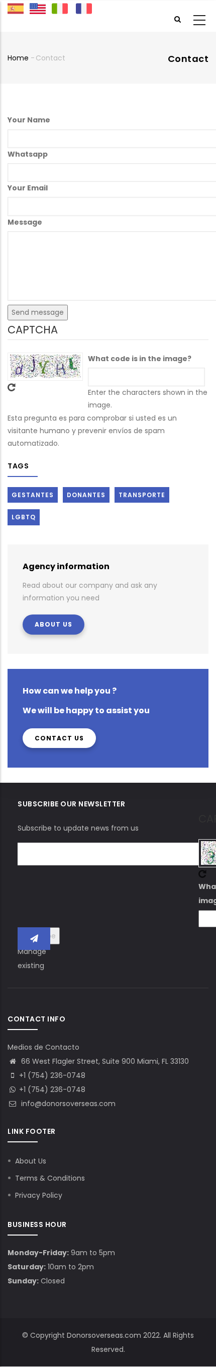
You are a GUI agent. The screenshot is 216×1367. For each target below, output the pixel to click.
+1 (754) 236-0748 (52, 1089)
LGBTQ (24, 517)
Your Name (29, 120)
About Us (53, 624)
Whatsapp (28, 154)
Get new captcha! (12, 387)
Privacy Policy (38, 1195)
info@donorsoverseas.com (67, 1104)
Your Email (28, 188)
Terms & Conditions (50, 1178)
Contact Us (59, 738)
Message (25, 222)
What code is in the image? (139, 359)
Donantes (86, 495)
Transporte (142, 495)
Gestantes (33, 495)
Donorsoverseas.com (104, 1335)
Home (18, 58)
